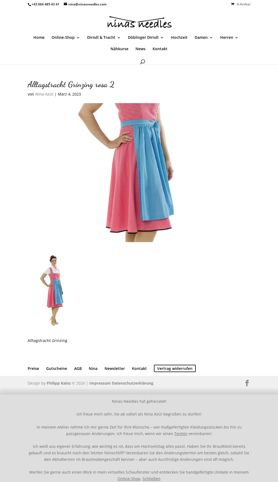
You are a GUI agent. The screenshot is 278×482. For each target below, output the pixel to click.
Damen (201, 38)
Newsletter (115, 368)
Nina (93, 368)
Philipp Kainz (59, 383)
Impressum (100, 383)
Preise (33, 368)
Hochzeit (179, 38)
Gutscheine (56, 368)
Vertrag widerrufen (174, 368)
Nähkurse (119, 49)
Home (39, 38)
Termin (180, 433)
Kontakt (160, 49)
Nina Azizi (44, 94)
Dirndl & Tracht (101, 38)
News (140, 49)
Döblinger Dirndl (143, 38)
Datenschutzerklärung (132, 383)
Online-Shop (63, 38)
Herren (226, 38)
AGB (78, 368)
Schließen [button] (151, 478)
